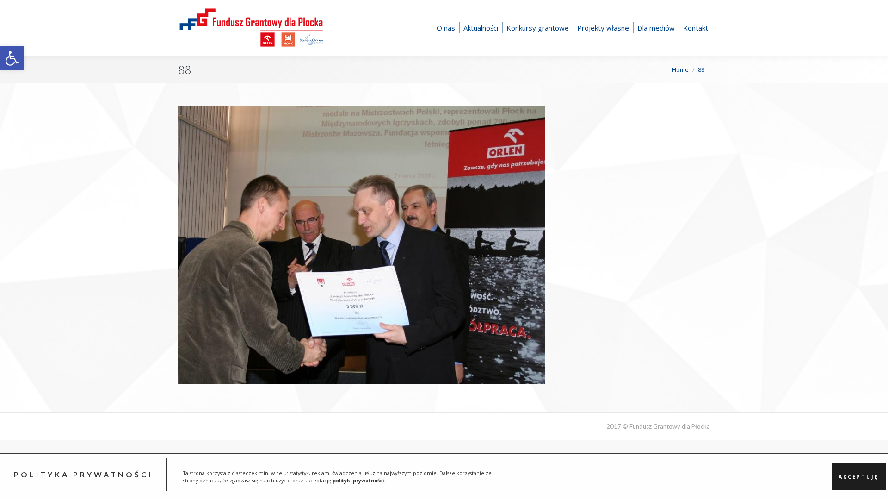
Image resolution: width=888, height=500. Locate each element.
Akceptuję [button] (859, 477)
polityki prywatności (358, 480)
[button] (12, 58)
